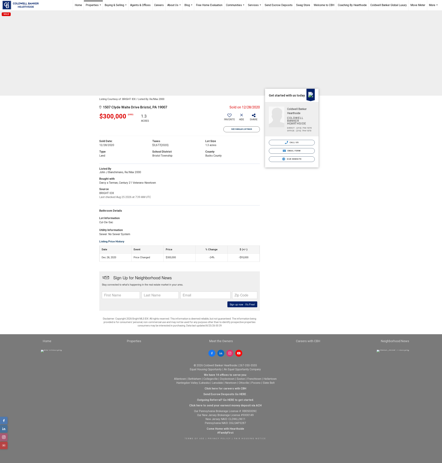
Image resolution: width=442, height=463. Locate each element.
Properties (94, 6)
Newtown (231, 382)
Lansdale (217, 382)
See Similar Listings (241, 129)
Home (78, 5)
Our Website (293, 159)
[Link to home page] (22, 5)
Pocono (256, 382)
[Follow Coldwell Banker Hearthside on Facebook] (211, 353)
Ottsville (244, 382)
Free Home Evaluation (209, 5)
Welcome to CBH (324, 5)
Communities (235, 6)
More (434, 6)
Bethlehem (194, 378)
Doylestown (227, 378)
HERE (242, 394)
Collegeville (210, 378)
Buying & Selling (116, 6)
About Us (174, 6)
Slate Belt (269, 382)
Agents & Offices (140, 5)
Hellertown (270, 378)
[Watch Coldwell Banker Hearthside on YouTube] (238, 353)
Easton (241, 378)
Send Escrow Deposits (278, 5)
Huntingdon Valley (187, 382)
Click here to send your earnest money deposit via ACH (225, 405)
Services (255, 6)
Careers (159, 5)
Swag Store (303, 5)
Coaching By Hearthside (352, 5)
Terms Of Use (195, 439)
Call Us (294, 142)
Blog (188, 6)
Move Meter (417, 5)
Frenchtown (254, 378)
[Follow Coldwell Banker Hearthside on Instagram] (229, 353)
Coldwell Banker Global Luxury (388, 5)
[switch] (229, 118)
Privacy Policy (219, 439)
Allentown (180, 378)
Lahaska (205, 382)
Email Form (294, 151)
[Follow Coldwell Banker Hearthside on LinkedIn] (220, 353)
